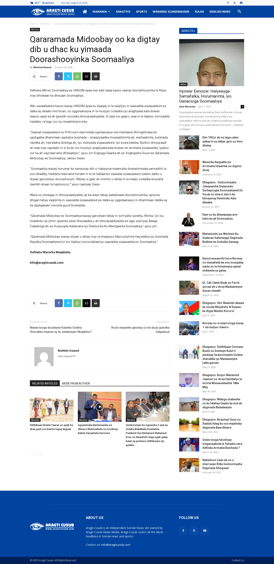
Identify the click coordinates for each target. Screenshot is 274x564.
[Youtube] (241, 3)
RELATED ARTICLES (44, 383)
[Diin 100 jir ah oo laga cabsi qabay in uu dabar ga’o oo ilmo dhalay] (189, 142)
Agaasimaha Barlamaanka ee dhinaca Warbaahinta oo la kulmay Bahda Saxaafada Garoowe (98, 429)
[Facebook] (228, 3)
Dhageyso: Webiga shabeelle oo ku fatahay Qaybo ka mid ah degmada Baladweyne (222, 403)
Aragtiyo (123, 11)
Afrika (183, 84)
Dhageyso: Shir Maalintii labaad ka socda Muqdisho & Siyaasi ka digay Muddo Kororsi (223, 307)
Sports (141, 11)
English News (220, 11)
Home (33, 23)
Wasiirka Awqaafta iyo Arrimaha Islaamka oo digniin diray (222, 166)
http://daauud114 (66, 356)
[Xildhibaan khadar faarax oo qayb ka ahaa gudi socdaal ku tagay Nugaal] (52, 407)
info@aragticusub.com (115, 545)
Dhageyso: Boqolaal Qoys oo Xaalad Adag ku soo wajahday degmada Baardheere (222, 423)
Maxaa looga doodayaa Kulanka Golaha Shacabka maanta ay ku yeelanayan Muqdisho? (61, 330)
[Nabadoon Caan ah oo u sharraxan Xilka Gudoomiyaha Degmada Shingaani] (189, 465)
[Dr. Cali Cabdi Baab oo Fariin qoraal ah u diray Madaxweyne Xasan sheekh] (189, 288)
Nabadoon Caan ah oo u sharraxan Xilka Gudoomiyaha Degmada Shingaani (222, 464)
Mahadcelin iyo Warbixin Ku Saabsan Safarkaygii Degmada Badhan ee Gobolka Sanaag (222, 237)
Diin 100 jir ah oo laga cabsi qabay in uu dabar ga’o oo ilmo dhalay (222, 141)
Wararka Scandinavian (171, 11)
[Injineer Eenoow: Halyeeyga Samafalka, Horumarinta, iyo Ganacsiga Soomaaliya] (211, 62)
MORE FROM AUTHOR (76, 383)
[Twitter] (234, 3)
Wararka (100, 11)
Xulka (199, 11)
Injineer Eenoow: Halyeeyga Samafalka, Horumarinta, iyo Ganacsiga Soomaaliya (205, 96)
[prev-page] (32, 453)
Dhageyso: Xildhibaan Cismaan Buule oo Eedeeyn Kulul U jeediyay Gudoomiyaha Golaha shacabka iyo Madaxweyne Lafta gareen (222, 354)
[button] (239, 12)
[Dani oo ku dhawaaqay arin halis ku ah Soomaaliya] (189, 220)
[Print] (96, 76)
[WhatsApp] (77, 76)
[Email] (86, 76)
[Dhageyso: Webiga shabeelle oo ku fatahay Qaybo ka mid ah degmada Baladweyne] (189, 404)
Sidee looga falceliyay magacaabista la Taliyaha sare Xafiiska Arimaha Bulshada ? (222, 443)
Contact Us (238, 560)
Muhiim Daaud (42, 67)
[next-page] (38, 453)
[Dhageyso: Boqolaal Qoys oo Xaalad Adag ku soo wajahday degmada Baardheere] (189, 425)
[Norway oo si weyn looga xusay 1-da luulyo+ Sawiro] (189, 328)
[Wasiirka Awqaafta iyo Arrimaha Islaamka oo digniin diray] (189, 167)
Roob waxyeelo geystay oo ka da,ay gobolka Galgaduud (140, 330)
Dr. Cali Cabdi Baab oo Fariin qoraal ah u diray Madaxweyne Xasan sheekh (222, 286)
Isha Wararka (187, 106)
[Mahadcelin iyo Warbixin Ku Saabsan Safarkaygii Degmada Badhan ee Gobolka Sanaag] (189, 239)
